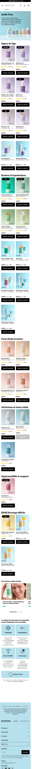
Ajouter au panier (8, 73)
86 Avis (25, 66)
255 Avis (25, 198)
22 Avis (10, 463)
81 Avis (10, 394)
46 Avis (10, 230)
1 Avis (10, 198)
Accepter (25, 752)
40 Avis (10, 431)
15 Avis (10, 536)
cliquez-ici (20, 757)
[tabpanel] (13, 595)
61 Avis (25, 98)
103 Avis (11, 130)
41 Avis (25, 394)
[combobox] (15, 744)
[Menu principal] (2, 5)
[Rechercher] (21, 5)
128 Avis (11, 98)
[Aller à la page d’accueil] (10, 5)
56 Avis (25, 230)
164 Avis (11, 66)
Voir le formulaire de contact (7, 763)
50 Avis (25, 362)
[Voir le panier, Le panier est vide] (28, 5)
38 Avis (25, 130)
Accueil (2, 9)
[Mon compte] (25, 5)
